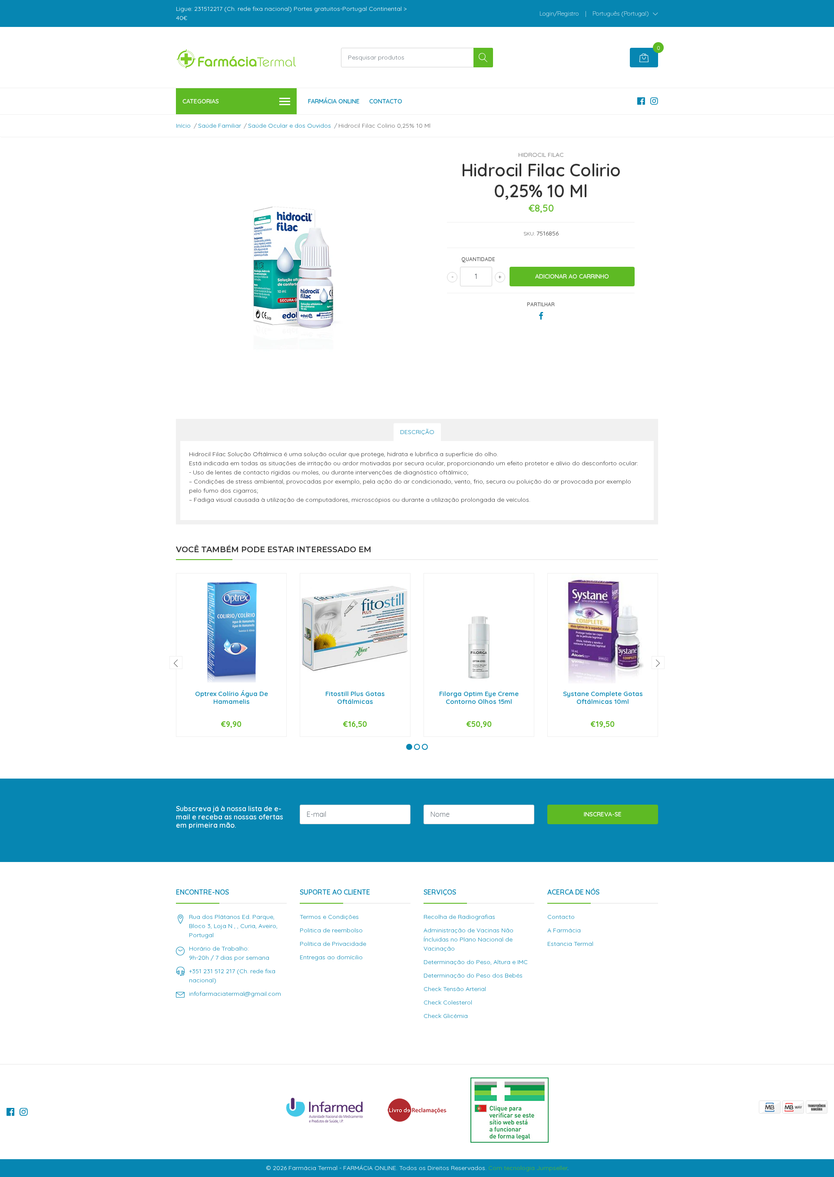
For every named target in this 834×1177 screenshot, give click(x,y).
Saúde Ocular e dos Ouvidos (289, 125)
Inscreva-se (603, 814)
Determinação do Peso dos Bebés (473, 975)
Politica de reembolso (331, 930)
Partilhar (541, 304)
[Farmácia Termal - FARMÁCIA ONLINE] (237, 57)
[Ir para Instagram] (654, 101)
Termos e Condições (329, 917)
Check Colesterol (448, 1002)
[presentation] (175, 662)
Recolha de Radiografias (459, 917)
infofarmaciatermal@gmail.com (235, 994)
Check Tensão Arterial (455, 989)
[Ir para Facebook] (641, 101)
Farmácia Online (334, 101)
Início (183, 125)
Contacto (385, 101)
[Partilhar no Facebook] (541, 316)
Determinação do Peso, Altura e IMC (476, 962)
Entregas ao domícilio (331, 957)
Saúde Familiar (219, 125)
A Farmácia (564, 930)
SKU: (529, 233)
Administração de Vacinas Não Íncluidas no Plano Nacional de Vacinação (468, 939)
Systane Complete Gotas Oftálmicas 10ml (603, 698)
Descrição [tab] (417, 432)
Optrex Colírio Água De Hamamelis (231, 698)
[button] (625, 13)
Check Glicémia (446, 1016)
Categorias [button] (200, 101)
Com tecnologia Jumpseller (527, 1168)
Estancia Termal (570, 944)
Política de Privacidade (333, 944)
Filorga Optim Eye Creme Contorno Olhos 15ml (479, 698)
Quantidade (478, 259)
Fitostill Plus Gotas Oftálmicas (355, 698)
